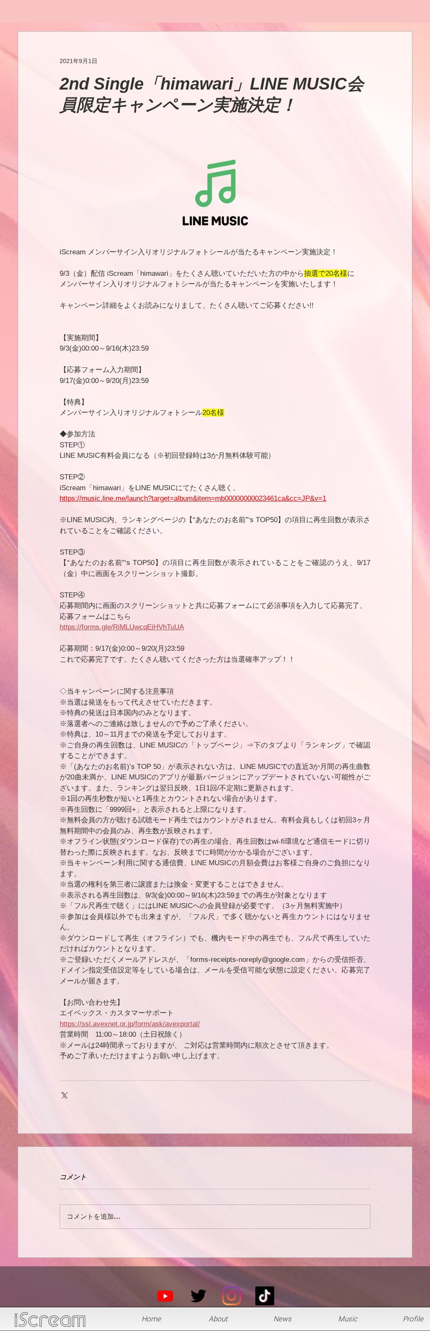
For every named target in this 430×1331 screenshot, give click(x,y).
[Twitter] (198, 1295)
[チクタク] (264, 1295)
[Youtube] (165, 1295)
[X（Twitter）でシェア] (64, 1095)
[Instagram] (231, 1295)
